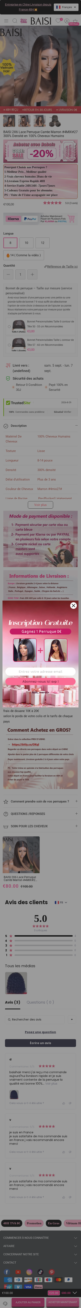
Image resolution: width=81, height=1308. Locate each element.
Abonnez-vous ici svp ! (40, 681)
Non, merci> (40, 692)
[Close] (74, 605)
